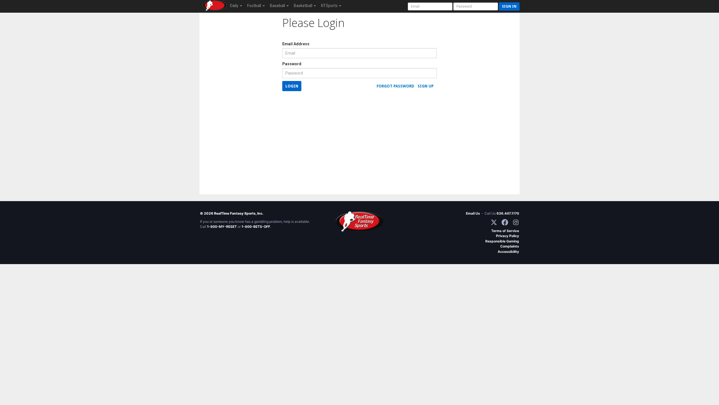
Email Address (296, 44)
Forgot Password (395, 86)
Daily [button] (234, 5)
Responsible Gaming (502, 241)
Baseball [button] (278, 5)
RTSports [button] (329, 5)
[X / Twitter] (494, 222)
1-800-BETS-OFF (256, 226)
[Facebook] (505, 222)
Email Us (473, 213)
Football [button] (254, 5)
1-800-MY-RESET (222, 226)
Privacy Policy (507, 236)
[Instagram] (516, 222)
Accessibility (508, 251)
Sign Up (426, 86)
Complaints (509, 246)
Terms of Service (505, 231)
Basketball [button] (303, 5)
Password (291, 64)
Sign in (509, 6)
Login (291, 86)
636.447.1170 (508, 213)
